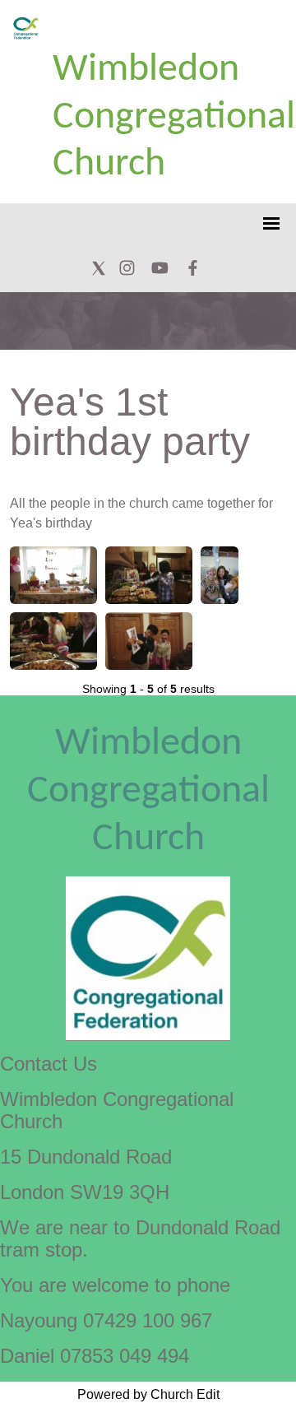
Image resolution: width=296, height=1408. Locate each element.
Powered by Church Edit (148, 1394)
